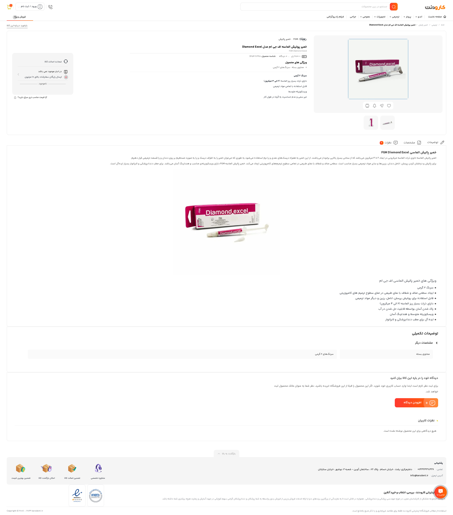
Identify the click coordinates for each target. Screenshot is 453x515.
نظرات (386, 143)
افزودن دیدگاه (412, 402)
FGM (295, 39)
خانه (443, 25)
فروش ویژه (20, 17)
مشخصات (409, 143)
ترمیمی (434, 25)
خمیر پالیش (423, 25)
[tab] (435, 142)
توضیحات (432, 142)
